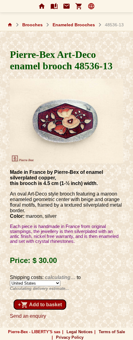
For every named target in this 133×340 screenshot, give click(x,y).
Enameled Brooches (74, 25)
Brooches (32, 25)
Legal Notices (79, 331)
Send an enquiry (28, 316)
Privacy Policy (70, 337)
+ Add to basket (40, 304)
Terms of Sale (112, 331)
